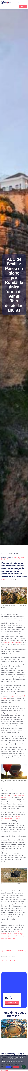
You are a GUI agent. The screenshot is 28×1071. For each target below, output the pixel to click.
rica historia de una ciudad (12, 642)
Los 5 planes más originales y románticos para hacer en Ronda (13, 1054)
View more (3, 1063)
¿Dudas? (4, 6)
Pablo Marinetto (7, 580)
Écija (8, 998)
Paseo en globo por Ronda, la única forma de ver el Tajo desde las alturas (13, 559)
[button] (26, 2)
